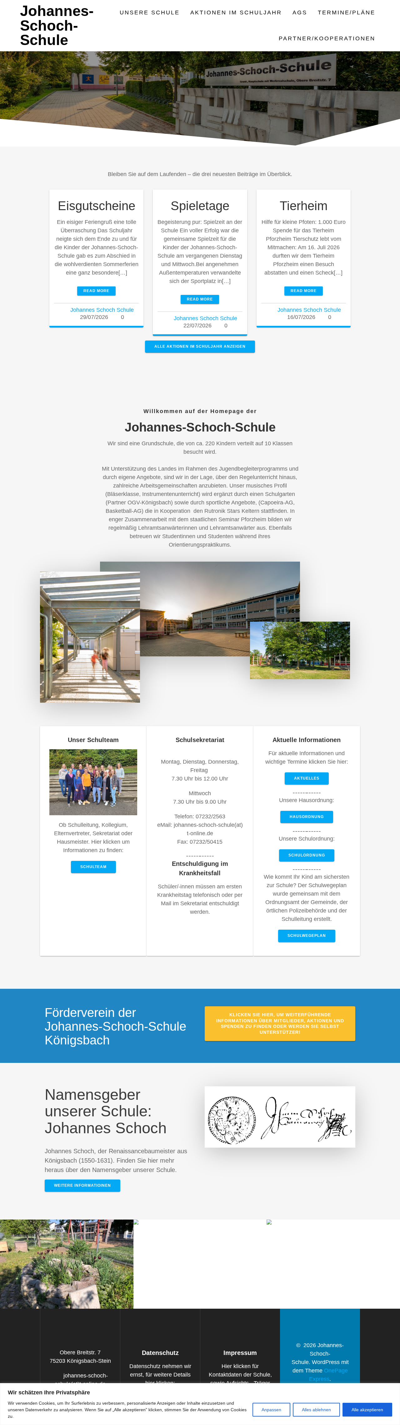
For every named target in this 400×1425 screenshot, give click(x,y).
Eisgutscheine (96, 206)
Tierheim (304, 206)
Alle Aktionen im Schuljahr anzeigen (200, 346)
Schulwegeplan (307, 935)
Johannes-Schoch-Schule (57, 26)
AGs (299, 12)
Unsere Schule (150, 12)
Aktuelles (306, 778)
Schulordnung (306, 855)
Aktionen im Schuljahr (236, 12)
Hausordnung (307, 817)
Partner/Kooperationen (327, 38)
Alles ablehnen (316, 1409)
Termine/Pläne (346, 12)
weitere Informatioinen (82, 1185)
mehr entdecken (67, 1270)
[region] (200, 1404)
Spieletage (200, 206)
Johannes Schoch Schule (102, 310)
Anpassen (271, 1409)
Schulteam (93, 867)
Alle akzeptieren (367, 1409)
